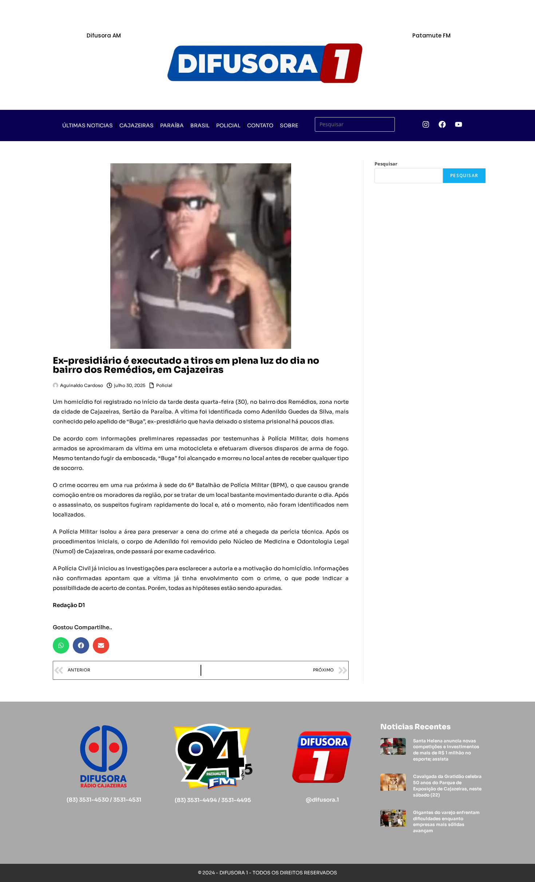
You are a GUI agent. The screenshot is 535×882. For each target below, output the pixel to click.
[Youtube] (458, 124)
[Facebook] (442, 124)
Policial (228, 125)
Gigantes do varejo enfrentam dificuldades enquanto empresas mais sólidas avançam (446, 821)
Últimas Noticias (87, 125)
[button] (61, 645)
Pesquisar (385, 163)
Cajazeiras (136, 125)
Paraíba (172, 125)
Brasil (200, 125)
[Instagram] (426, 124)
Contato (260, 125)
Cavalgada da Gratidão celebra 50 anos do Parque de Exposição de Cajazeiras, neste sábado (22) (447, 785)
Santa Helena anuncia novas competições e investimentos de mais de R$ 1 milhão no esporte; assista (446, 750)
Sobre (289, 125)
